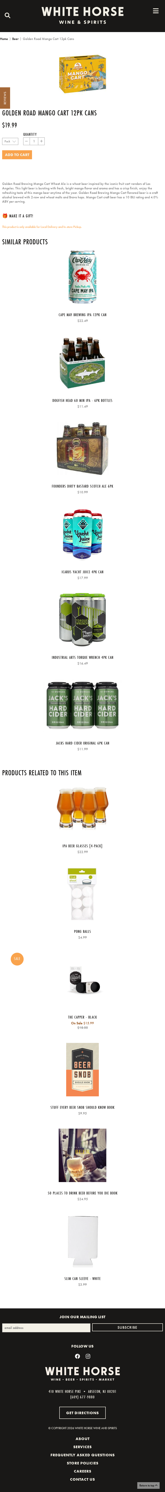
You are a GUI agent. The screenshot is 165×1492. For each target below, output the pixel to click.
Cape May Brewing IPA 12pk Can (83, 314)
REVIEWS (5, 98)
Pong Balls (82, 931)
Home (4, 39)
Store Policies (82, 1463)
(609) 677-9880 (82, 1397)
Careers (82, 1471)
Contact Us (82, 1479)
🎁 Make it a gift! (17, 216)
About (83, 1439)
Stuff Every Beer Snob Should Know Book (82, 1107)
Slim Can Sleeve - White (82, 1278)
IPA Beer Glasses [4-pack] (82, 846)
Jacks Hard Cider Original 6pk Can (82, 743)
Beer (15, 39)
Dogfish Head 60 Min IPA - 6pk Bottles (82, 400)
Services (82, 1447)
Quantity (30, 134)
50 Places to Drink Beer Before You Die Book (83, 1193)
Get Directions (82, 1412)
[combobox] (6, 16)
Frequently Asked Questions (82, 1455)
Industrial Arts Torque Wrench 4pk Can (82, 657)
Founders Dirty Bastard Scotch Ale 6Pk (82, 486)
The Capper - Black (82, 1017)
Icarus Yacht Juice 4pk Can (83, 572)
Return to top (147, 1485)
